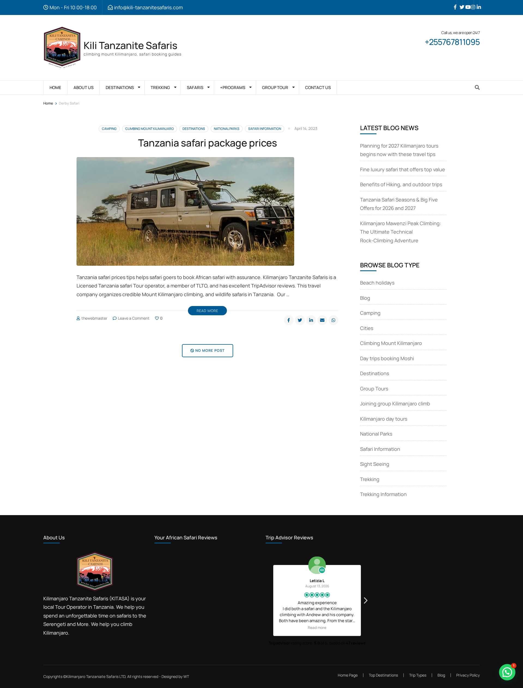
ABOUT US (83, 87)
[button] (365, 602)
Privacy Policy (468, 675)
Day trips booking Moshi (387, 358)
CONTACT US (318, 87)
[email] (322, 320)
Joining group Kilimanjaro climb (395, 403)
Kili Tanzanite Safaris (130, 45)
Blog (365, 298)
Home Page (348, 675)
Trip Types (417, 675)
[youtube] (465, 3)
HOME (55, 87)
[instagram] (471, 3)
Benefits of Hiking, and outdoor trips (401, 184)
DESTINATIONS (120, 87)
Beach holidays (377, 282)
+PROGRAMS (232, 87)
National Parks (226, 128)
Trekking (369, 479)
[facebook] (454, 3)
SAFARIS (195, 87)
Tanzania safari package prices (207, 142)
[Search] (477, 87)
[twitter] (459, 3)
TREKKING (160, 87)
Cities (366, 328)
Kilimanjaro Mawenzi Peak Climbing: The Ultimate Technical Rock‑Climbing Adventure (400, 232)
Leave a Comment (134, 318)
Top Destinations (383, 675)
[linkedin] (476, 3)
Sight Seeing (374, 464)
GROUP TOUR (275, 87)
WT (186, 676)
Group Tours (374, 388)
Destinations (194, 128)
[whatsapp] (333, 320)
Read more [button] (355, 627)
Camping (109, 128)
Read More (207, 310)
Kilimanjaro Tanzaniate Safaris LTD (95, 676)
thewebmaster (94, 318)
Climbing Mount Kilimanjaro (149, 128)
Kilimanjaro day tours (383, 418)
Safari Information (264, 128)
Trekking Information (383, 494)
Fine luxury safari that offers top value (402, 169)
